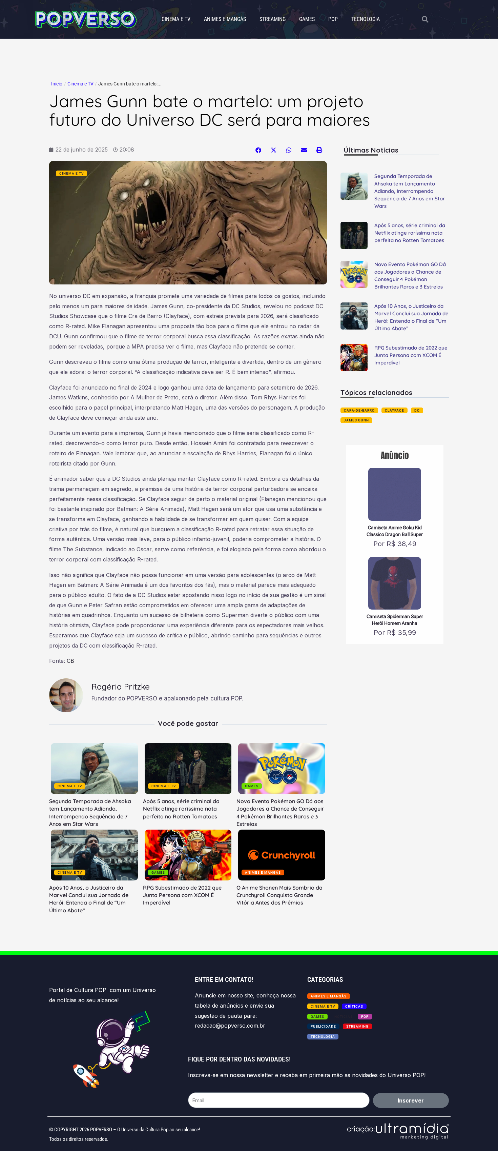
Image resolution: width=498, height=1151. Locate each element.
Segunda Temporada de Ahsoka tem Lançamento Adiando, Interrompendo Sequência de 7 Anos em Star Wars (409, 191)
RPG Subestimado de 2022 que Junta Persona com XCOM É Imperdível (182, 895)
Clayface (394, 410)
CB (70, 660)
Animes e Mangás (225, 19)
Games (307, 19)
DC (417, 410)
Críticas (354, 1006)
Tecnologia (365, 19)
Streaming (273, 19)
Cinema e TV (176, 19)
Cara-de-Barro (359, 410)
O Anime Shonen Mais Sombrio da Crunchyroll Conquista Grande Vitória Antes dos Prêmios (279, 895)
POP (333, 19)
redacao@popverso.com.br (230, 1025)
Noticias (343, 1016)
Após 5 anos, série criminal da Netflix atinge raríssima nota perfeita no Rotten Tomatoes (181, 809)
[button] (258, 150)
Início (56, 83)
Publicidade (323, 1026)
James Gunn (356, 420)
